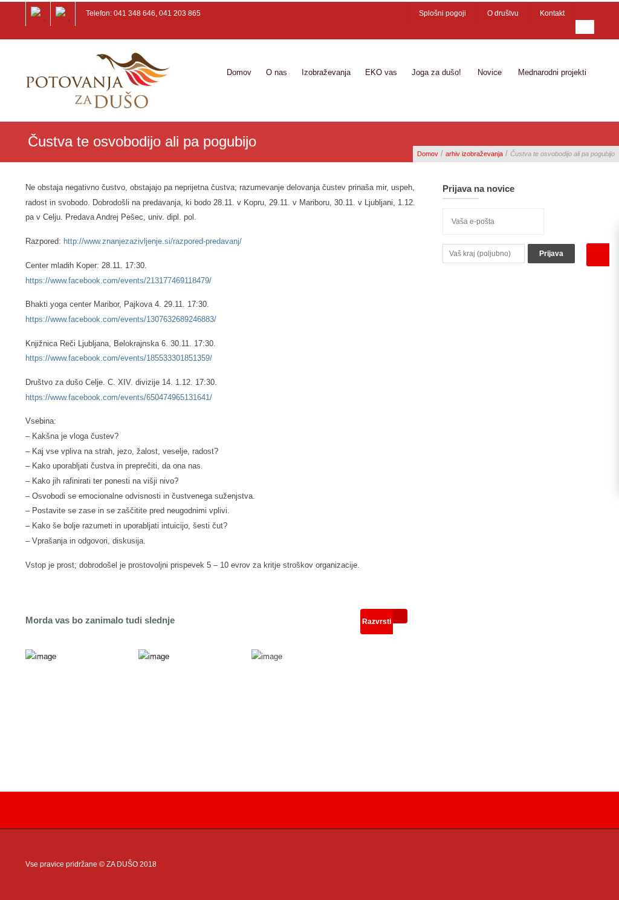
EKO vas (381, 72)
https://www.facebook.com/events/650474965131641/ (118, 397)
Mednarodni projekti (552, 72)
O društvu (503, 13)
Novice (490, 72)
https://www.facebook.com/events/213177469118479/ (118, 280)
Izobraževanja (326, 72)
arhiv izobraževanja (474, 153)
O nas (276, 72)
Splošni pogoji (442, 13)
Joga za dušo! (436, 72)
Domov (239, 72)
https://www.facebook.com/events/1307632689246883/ (120, 319)
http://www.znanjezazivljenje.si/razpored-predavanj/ (152, 241)
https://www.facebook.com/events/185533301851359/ (118, 358)
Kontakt (552, 13)
